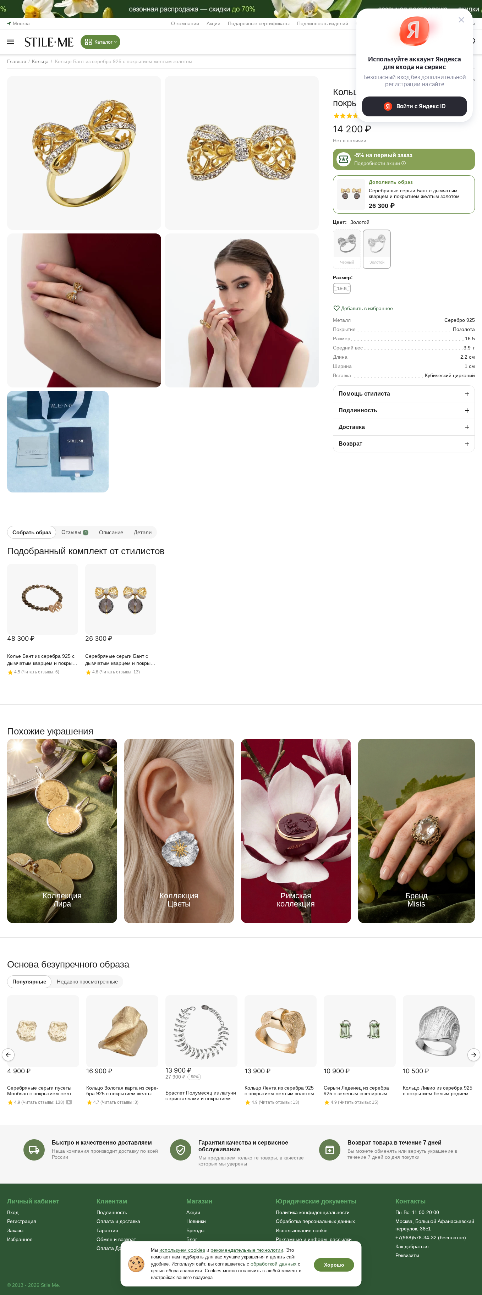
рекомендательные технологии (246, 1250)
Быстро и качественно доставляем (102, 1143)
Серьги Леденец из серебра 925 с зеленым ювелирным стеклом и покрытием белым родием (357, 1091)
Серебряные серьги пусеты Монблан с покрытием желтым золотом (42, 1091)
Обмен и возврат (116, 1239)
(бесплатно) (430, 1237)
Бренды (195, 1230)
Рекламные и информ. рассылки (314, 1239)
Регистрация (21, 1221)
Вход (12, 1212)
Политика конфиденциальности (313, 1212)
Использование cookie (302, 1230)
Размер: (343, 277)
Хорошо (334, 1265)
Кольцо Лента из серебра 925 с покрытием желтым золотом (279, 1090)
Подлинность (112, 1212)
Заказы (15, 1230)
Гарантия (107, 1230)
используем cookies (182, 1250)
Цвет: (340, 222)
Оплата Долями (115, 1248)
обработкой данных (273, 1264)
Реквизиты (407, 1255)
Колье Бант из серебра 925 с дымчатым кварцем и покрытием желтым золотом (41, 660)
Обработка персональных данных (315, 1221)
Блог (191, 1239)
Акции (213, 23)
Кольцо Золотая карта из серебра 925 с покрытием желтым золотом (122, 1091)
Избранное (20, 1239)
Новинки (196, 1221)
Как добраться (412, 1246)
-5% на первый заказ (383, 155)
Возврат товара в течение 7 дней (394, 1143)
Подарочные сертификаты (259, 23)
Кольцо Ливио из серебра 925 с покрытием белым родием (437, 1090)
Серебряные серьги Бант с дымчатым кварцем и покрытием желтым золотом (118, 660)
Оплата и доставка (118, 1221)
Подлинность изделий (322, 23)
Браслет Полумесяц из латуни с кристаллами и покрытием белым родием (200, 1096)
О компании (185, 23)
